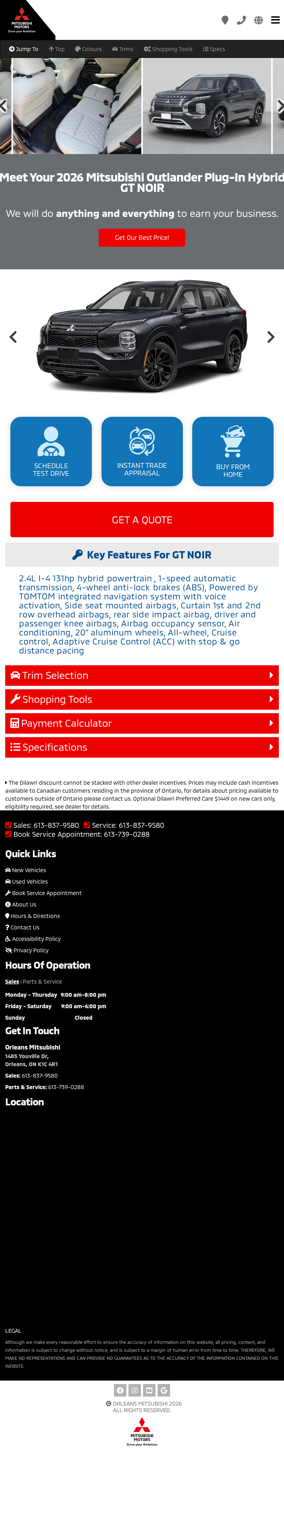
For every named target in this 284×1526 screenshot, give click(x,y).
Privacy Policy (30, 950)
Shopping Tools (172, 48)
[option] (77, 106)
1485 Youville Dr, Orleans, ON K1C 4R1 (31, 1060)
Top (59, 48)
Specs (216, 48)
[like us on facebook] (120, 1390)
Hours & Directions (34, 915)
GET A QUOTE (142, 519)
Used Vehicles (29, 881)
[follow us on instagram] (134, 1390)
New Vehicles (28, 870)
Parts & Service (42, 981)
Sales (12, 981)
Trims (125, 48)
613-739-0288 (127, 834)
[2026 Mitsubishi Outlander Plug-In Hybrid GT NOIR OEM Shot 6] (77, 106)
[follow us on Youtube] (149, 1390)
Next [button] (271, 337)
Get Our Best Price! (142, 237)
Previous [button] (13, 337)
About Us (23, 904)
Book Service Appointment (46, 893)
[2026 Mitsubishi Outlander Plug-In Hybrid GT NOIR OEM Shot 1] (207, 106)
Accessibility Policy (36, 938)
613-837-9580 (56, 825)
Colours (91, 48)
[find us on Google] (164, 1390)
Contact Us (24, 927)
